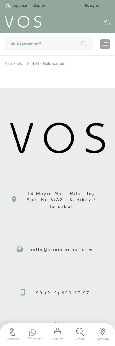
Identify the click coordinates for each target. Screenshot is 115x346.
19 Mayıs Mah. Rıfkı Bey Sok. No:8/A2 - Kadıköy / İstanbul (61, 200)
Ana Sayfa (14, 63)
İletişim (92, 5)
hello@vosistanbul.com (61, 249)
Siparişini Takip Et (29, 5)
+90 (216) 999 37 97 (61, 292)
